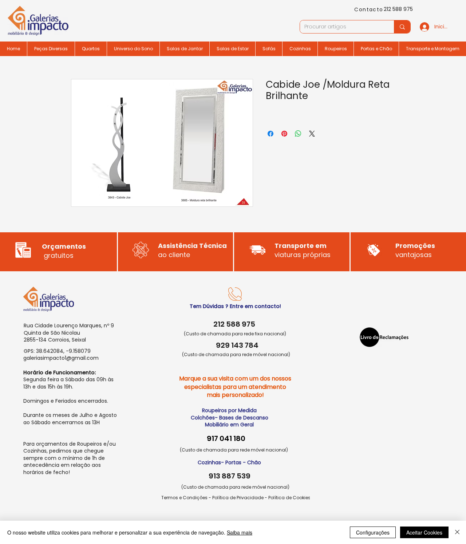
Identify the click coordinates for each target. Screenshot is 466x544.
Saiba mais (239, 532)
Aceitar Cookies (424, 532)
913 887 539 (229, 476)
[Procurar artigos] (402, 26)
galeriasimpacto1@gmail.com (61, 358)
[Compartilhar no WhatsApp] (298, 133)
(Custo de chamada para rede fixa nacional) (235, 334)
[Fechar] (457, 532)
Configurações (373, 532)
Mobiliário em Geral (229, 424)
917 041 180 (226, 438)
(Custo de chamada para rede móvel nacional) (236, 354)
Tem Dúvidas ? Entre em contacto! (235, 306)
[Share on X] (312, 133)
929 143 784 (237, 345)
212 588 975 (398, 9)
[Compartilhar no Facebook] (270, 133)
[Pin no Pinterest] (284, 133)
